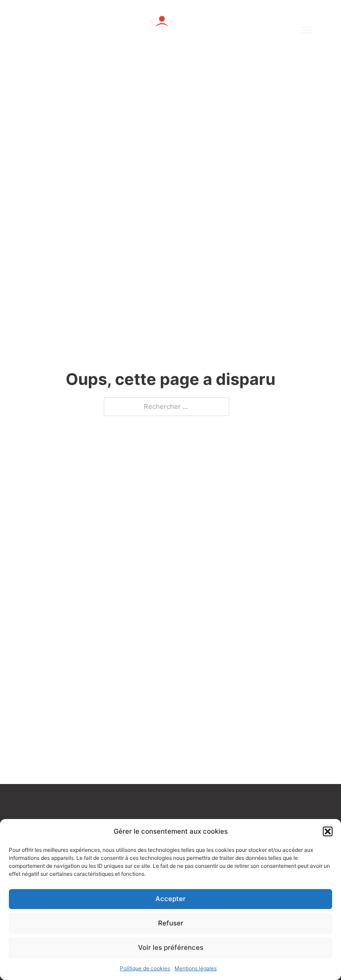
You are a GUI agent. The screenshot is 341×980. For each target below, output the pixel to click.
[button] (327, 831)
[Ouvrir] (307, 30)
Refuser (170, 923)
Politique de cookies (145, 968)
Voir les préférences (170, 947)
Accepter (170, 898)
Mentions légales (195, 968)
